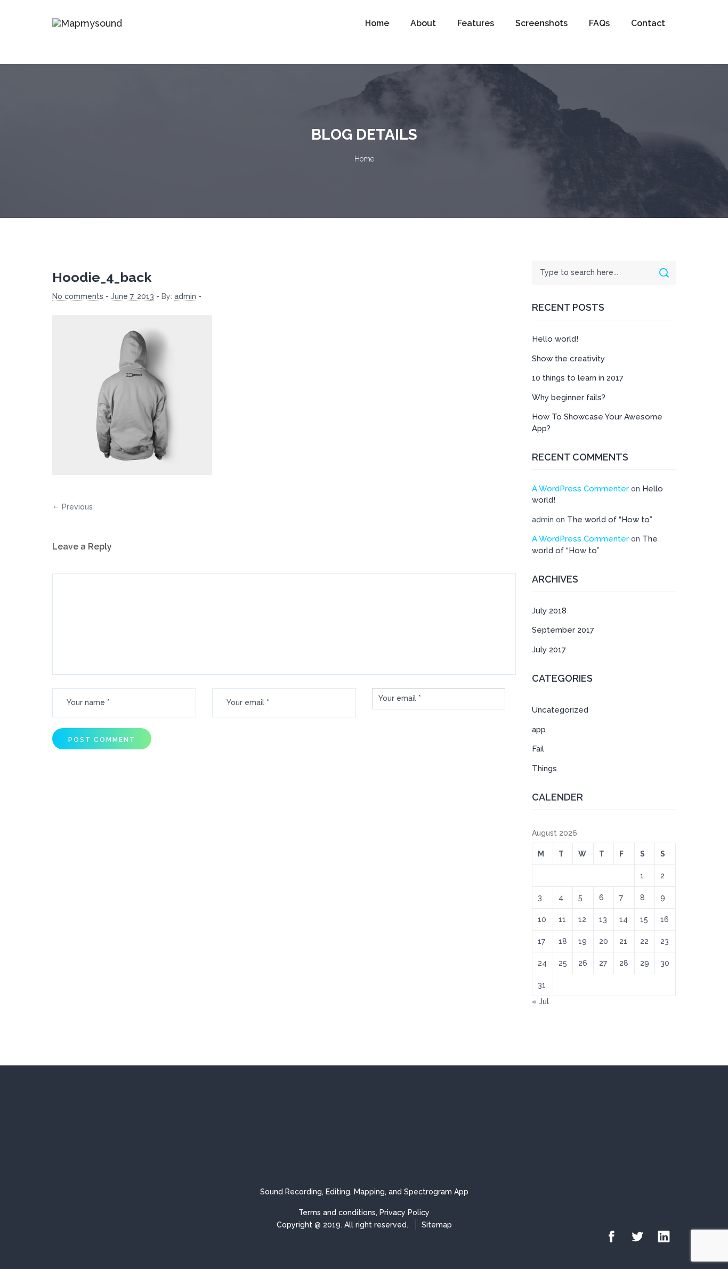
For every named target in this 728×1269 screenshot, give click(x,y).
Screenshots (541, 23)
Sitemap (437, 1224)
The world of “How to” (609, 519)
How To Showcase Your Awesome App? (597, 422)
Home (377, 23)
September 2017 (563, 630)
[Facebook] (611, 1237)
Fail (538, 749)
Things (544, 768)
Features (475, 23)
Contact (648, 23)
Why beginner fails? (568, 397)
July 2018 (549, 611)
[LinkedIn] (663, 1237)
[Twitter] (637, 1237)
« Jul (540, 1001)
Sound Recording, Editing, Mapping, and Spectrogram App (364, 1191)
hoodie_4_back (102, 277)
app (539, 729)
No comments (77, 296)
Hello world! (555, 339)
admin (185, 296)
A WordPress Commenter (580, 489)
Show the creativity (568, 358)
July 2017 (549, 649)
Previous (77, 507)
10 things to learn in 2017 (578, 378)
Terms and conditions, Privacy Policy (364, 1212)
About (423, 23)
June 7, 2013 (132, 296)
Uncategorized (560, 710)
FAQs (599, 23)
